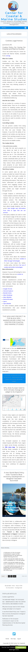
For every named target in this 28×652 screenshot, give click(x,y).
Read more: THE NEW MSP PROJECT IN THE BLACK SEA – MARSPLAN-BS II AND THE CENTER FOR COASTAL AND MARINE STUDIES (14, 378)
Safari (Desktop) (7, 295)
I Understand (21, 647)
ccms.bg (8, 55)
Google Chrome (7, 289)
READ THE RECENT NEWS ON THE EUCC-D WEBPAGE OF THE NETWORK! (14, 559)
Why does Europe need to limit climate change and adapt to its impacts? (14, 390)
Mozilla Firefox (7, 293)
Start (3, 576)
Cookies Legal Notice (14, 41)
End (14, 576)
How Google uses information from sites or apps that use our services (14, 210)
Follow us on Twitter (14, 633)
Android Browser (8, 299)
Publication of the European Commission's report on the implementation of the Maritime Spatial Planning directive (12, 554)
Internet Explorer (8, 291)
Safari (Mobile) (7, 297)
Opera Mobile (7, 303)
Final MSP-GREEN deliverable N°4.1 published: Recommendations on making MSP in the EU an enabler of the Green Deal (13, 568)
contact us (20, 274)
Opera (5, 301)
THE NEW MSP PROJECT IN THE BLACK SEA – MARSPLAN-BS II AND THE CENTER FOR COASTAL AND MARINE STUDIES (14, 320)
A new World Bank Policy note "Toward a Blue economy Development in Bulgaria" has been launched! (14, 477)
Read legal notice (14, 649)
